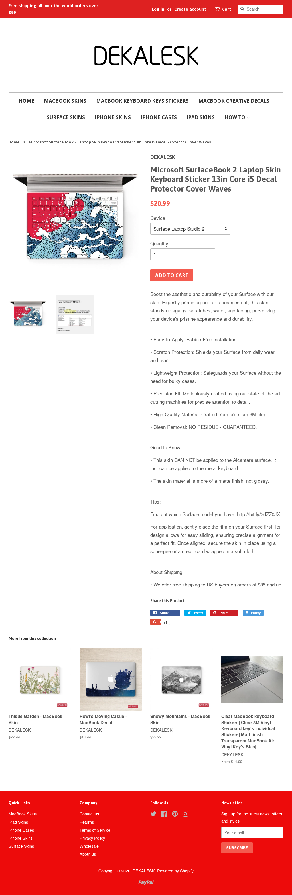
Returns (87, 822)
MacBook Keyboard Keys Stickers (142, 101)
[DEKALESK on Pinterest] (175, 814)
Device (157, 217)
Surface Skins (66, 117)
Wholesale (89, 846)
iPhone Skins (113, 117)
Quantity (159, 243)
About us (88, 854)
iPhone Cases (159, 117)
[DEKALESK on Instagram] (185, 814)
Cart (226, 9)
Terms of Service (95, 830)
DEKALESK (144, 871)
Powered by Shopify (175, 871)
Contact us (89, 814)
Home (26, 101)
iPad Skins (200, 117)
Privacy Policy (92, 838)
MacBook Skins (65, 101)
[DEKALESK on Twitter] (153, 814)
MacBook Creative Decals (233, 101)
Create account (190, 9)
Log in (158, 9)
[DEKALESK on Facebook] (164, 814)
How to (235, 117)
